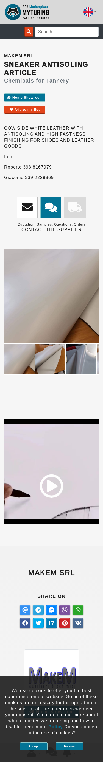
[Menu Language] (90, 12)
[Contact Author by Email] (27, 208)
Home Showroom (27, 97)
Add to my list (27, 110)
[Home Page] (27, 12)
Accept (34, 746)
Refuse (69, 746)
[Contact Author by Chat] (50, 208)
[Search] (28, 32)
